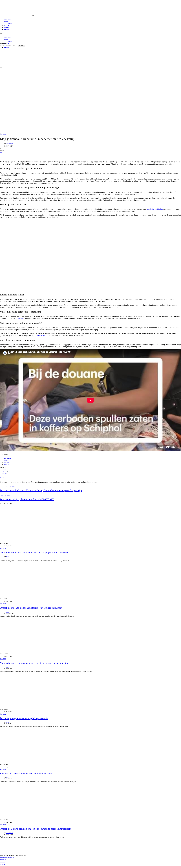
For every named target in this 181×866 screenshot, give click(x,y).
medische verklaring (155, 209)
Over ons (2, 864)
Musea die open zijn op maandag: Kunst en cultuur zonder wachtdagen (36, 663)
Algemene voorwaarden (7, 857)
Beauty (6, 25)
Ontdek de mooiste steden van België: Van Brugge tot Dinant (31, 607)
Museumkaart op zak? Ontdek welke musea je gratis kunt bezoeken (34, 552)
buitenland (20, 318)
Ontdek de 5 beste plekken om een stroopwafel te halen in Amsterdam (35, 828)
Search (21, 46)
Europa (6, 460)
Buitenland (7, 458)
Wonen (6, 29)
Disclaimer (3, 859)
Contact (2, 862)
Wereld (6, 464)
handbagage (40, 335)
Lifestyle (7, 19)
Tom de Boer (9, 143)
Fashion (6, 27)
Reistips (6, 462)
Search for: (3, 43)
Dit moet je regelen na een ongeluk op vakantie (24, 718)
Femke (7, 556)
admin (7, 722)
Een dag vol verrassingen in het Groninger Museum (26, 773)
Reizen (6, 21)
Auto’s (10, 23)
